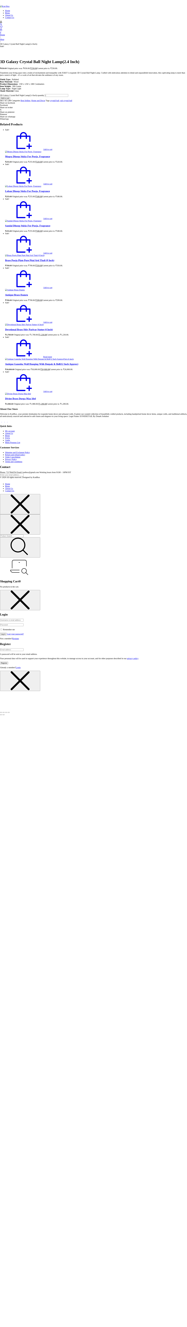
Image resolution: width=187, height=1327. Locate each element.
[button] (28, 149)
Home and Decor (38, 100)
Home (2, 35)
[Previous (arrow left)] (1, 714)
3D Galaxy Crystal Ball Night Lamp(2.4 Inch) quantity (22, 95)
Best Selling (25, 100)
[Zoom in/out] (1, 712)
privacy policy (132, 658)
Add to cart (5, 98)
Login (18, 667)
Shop (2, 39)
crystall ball (54, 100)
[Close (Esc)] (9, 712)
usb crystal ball (66, 100)
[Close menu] (20, 504)
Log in (3, 634)
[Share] (6, 712)
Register (15, 639)
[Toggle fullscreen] (4, 712)
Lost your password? (15, 634)
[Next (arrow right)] (4, 714)
